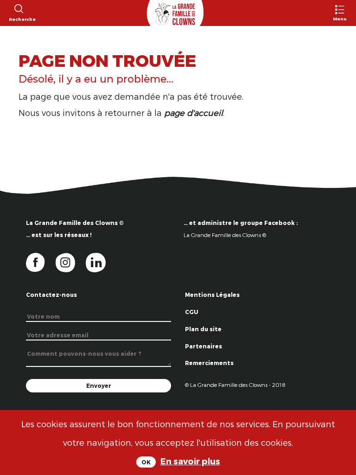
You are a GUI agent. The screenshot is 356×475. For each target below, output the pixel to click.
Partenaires (203, 346)
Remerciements (209, 362)
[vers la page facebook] (41, 261)
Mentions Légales (212, 294)
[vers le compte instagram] (71, 261)
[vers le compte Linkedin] (100, 261)
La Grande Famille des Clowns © (225, 234)
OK (146, 462)
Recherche (18, 19)
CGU (191, 311)
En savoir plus (190, 461)
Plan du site (203, 329)
